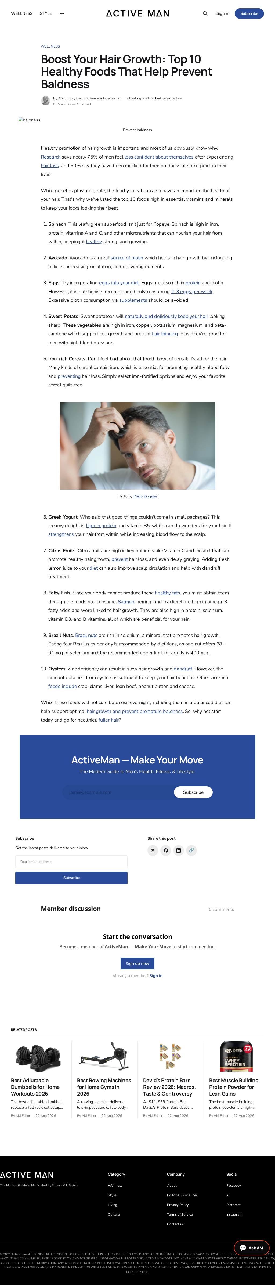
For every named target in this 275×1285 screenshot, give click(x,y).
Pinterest (233, 1205)
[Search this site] (205, 13)
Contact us (175, 1224)
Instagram (234, 1214)
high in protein (101, 525)
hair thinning (165, 334)
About (172, 1185)
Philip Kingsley (144, 496)
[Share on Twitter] (152, 850)
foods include (62, 686)
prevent (119, 559)
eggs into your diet (119, 282)
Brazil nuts (86, 635)
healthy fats (167, 593)
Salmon (126, 601)
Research (51, 157)
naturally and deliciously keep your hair (166, 316)
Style (112, 1195)
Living (112, 1205)
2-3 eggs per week (191, 291)
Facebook (233, 1185)
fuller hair (109, 720)
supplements (133, 300)
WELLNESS (21, 13)
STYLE (46, 13)
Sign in (222, 13)
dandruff (183, 669)
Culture (114, 1214)
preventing (69, 376)
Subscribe (249, 13)
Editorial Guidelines (182, 1195)
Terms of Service (180, 1214)
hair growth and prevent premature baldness (135, 711)
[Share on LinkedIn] (178, 850)
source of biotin (127, 257)
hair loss (50, 165)
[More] (62, 13)
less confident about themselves (158, 157)
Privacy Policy (178, 1205)
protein (193, 282)
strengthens (61, 534)
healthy (94, 241)
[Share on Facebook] (165, 850)
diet (93, 568)
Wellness (50, 46)
